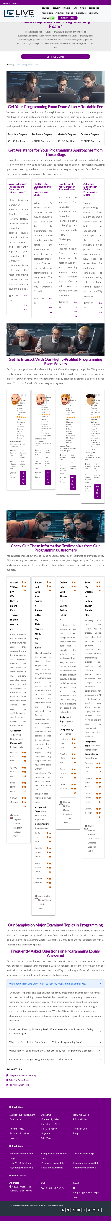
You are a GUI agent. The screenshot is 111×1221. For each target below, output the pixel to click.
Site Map (46, 1137)
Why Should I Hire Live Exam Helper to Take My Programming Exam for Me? (47, 983)
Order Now (67, 18)
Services (45, 8)
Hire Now (23, 478)
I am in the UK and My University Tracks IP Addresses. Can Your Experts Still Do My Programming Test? (51, 1031)
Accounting (47, 13)
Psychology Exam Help (21, 1167)
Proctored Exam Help (18, 1084)
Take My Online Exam (18, 1080)
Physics (83, 8)
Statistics (59, 13)
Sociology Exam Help (52, 1167)
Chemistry (93, 13)
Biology (56, 8)
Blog (75, 1133)
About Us (46, 1114)
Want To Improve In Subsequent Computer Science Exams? (18, 187)
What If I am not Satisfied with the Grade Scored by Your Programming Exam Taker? (51, 1050)
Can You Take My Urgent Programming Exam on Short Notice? (41, 1059)
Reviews (48, 18)
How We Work (81, 1114)
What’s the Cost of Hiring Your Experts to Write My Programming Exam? (45, 1042)
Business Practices (19, 1133)
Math (75, 8)
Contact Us (15, 1119)
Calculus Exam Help (83, 1153)
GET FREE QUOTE (55, 56)
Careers (13, 1137)
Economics (94, 8)
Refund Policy (16, 1128)
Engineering (81, 13)
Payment (46, 1133)
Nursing (66, 8)
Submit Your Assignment (22, 1114)
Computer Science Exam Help (22, 1075)
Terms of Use (80, 1128)
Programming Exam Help (86, 1162)
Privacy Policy (80, 1119)
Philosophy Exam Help (84, 1167)
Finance (69, 13)
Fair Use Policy (49, 1128)
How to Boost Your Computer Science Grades (66, 186)
